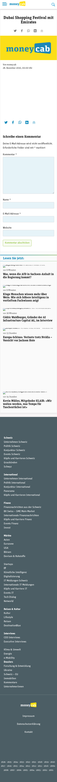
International (11, 474)
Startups (8, 564)
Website (7, 228)
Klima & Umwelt (12, 649)
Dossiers (8, 662)
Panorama (9, 491)
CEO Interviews (12, 637)
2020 (40, 762)
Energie (8, 654)
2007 (12, 770)
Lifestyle (8, 617)
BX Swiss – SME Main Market (19, 511)
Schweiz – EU (11, 674)
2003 (38, 770)
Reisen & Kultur (12, 609)
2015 (15, 766)
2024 (15, 762)
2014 (21, 766)
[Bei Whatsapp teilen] (28, 30)
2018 (52, 762)
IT (5, 568)
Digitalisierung (12, 576)
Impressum (28, 716)
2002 (45, 770)
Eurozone (9, 544)
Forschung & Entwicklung (17, 666)
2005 (25, 770)
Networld (8, 601)
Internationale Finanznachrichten (21, 515)
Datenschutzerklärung (28, 724)
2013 (28, 766)
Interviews (9, 633)
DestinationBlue (12, 625)
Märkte (7, 536)
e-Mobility (9, 658)
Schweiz (8, 438)
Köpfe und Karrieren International (22, 495)
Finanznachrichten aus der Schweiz (22, 507)
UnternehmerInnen (14, 686)
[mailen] (41, 30)
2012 (34, 766)
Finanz (7, 503)
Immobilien (10, 678)
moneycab (11, 65)
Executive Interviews (15, 641)
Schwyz (8, 467)
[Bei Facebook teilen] (21, 30)
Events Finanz (11, 523)
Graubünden (10, 462)
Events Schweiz (12, 454)
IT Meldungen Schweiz (16, 580)
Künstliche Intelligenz (15, 572)
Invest (7, 528)
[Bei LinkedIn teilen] (35, 30)
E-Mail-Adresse (12, 214)
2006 (19, 770)
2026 (3, 762)
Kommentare (10, 682)
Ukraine (8, 670)
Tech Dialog (10, 597)
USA (6, 548)
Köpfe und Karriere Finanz (18, 519)
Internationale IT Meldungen (19, 585)
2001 (51, 770)
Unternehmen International (18, 478)
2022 (28, 762)
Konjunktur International (17, 487)
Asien (7, 540)
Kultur (7, 613)
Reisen (7, 621)
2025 (9, 762)
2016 (9, 766)
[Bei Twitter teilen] (15, 30)
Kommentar (10, 154)
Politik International (14, 483)
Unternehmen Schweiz (15, 442)
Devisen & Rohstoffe (14, 556)
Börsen (7, 552)
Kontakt (29, 732)
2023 (22, 762)
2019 (46, 762)
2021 (34, 762)
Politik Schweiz (12, 446)
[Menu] (5, 4)
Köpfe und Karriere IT (15, 589)
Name (7, 200)
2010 (46, 766)
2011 (40, 766)
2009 (52, 766)
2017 (3, 766)
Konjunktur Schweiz (14, 450)
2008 (6, 770)
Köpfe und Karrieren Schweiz (19, 458)
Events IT (9, 593)
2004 (32, 770)
